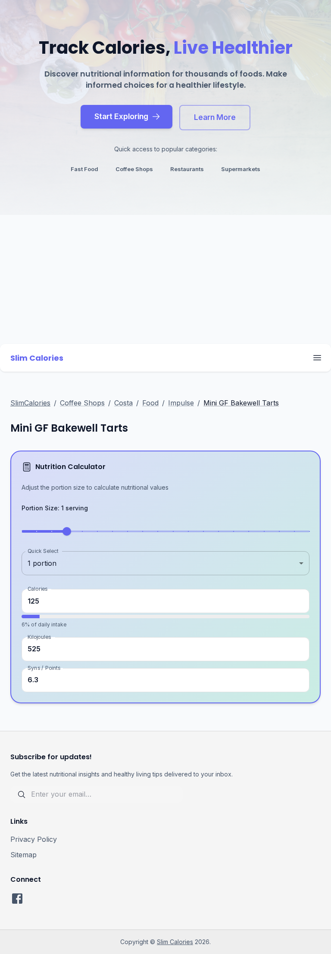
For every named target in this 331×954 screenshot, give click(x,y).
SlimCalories (30, 403)
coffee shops (134, 169)
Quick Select (43, 551)
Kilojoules (39, 636)
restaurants (187, 169)
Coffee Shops (82, 403)
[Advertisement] (165, 279)
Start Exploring (121, 116)
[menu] (317, 357)
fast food (84, 169)
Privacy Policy (33, 839)
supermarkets (240, 169)
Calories (37, 589)
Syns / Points (44, 667)
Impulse (181, 403)
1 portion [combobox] (42, 563)
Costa (123, 403)
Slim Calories (175, 941)
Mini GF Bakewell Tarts (241, 403)
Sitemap (23, 854)
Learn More (215, 117)
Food (150, 403)
